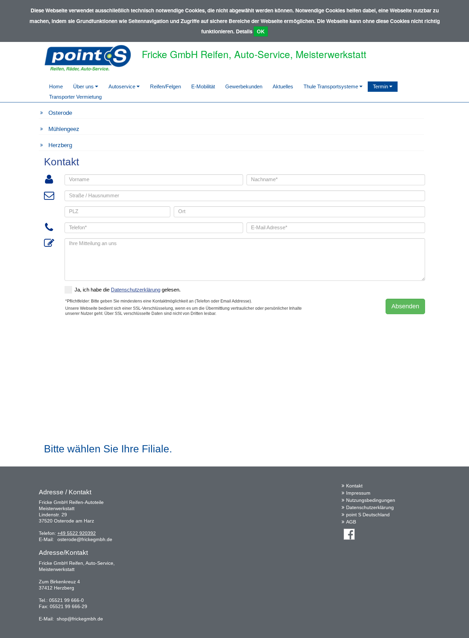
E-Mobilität (203, 86)
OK (261, 31)
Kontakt (354, 485)
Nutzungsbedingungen (370, 500)
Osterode (60, 113)
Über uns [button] (84, 86)
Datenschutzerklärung (370, 507)
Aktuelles (283, 86)
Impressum (358, 493)
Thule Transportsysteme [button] (331, 86)
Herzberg (60, 145)
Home (56, 86)
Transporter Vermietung (75, 97)
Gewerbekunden (243, 86)
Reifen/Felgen (165, 86)
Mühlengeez (63, 129)
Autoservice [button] (122, 86)
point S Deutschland (368, 514)
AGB (351, 522)
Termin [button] (381, 86)
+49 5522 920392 (76, 533)
